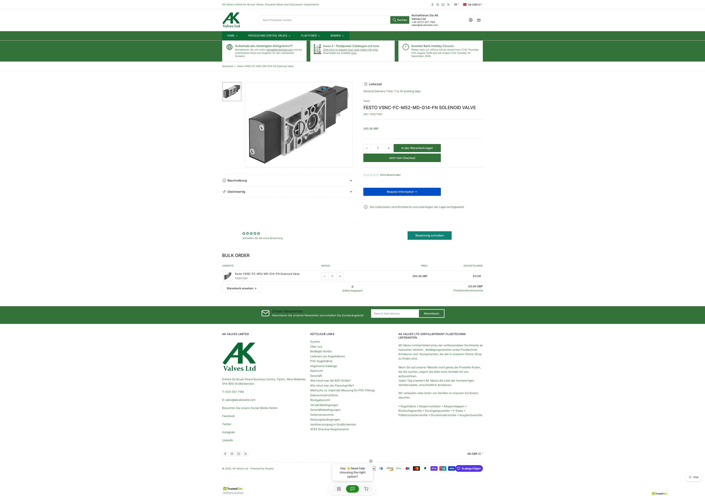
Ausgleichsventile (470, 415)
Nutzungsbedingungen (325, 419)
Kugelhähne (408, 406)
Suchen (315, 341)
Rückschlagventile (410, 410)
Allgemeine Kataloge (323, 366)
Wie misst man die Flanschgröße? (332, 385)
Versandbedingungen (324, 405)
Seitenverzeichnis (322, 414)
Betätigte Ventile (321, 351)
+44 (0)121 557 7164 (423, 22)
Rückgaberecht (320, 400)
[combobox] (335, 20)
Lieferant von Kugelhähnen (327, 356)
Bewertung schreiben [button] (429, 235)
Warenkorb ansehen (240, 288)
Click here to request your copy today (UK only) (350, 49)
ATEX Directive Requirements (329, 429)
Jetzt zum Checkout (402, 158)
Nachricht (316, 371)
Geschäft (316, 376)
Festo (367, 100)
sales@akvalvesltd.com (425, 25)
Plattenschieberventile (413, 415)
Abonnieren (431, 313)
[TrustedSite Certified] (233, 490)
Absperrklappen (454, 406)
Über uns (316, 346)
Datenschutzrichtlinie (324, 395)
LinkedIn (227, 440)
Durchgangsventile (437, 410)
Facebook (228, 416)
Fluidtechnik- (469, 349)
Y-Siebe (458, 410)
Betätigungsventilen (439, 349)
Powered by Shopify (262, 468)
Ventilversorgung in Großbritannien (333, 424)
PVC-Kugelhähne (321, 361)
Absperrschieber (430, 406)
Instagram (228, 432)
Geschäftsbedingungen (325, 409)
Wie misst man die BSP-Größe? (330, 380)
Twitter (226, 424)
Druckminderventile (443, 415)
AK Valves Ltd (240, 468)
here (354, 52)
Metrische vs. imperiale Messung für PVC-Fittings (342, 390)
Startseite (227, 66)
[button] (371, 175)
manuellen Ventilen (410, 349)
